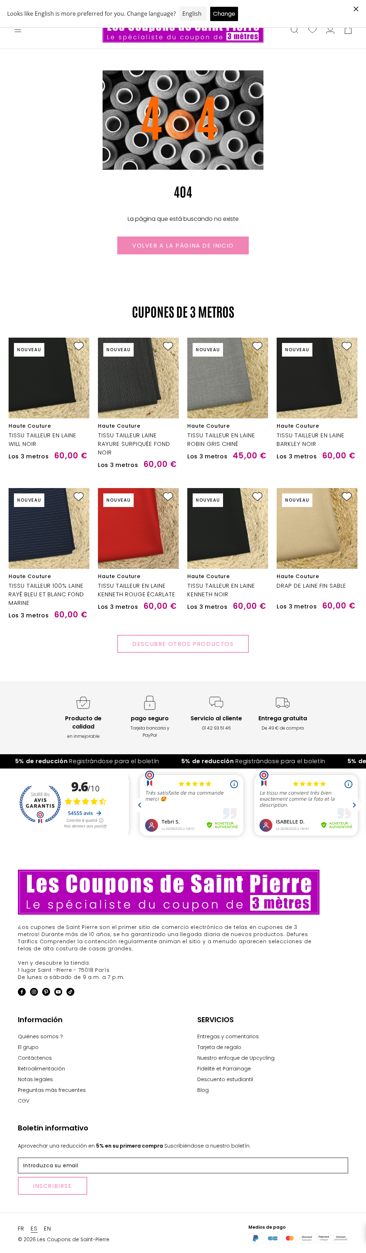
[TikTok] (70, 993)
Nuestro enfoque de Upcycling (235, 1057)
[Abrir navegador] (18, 30)
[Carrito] (348, 30)
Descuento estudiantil (225, 1079)
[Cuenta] (330, 30)
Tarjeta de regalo (219, 1047)
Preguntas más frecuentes (52, 1090)
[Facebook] (22, 993)
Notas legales (35, 1079)
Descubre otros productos (182, 644)
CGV (23, 1100)
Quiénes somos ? (40, 1036)
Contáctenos (35, 1057)
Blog (203, 1090)
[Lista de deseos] (312, 30)
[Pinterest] (46, 993)
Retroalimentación (41, 1068)
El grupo (28, 1047)
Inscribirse (52, 1186)
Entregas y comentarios (228, 1036)
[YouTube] (58, 993)
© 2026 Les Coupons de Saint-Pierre (63, 1239)
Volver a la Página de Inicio (183, 246)
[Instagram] (34, 993)
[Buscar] (294, 30)
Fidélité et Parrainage (224, 1068)
